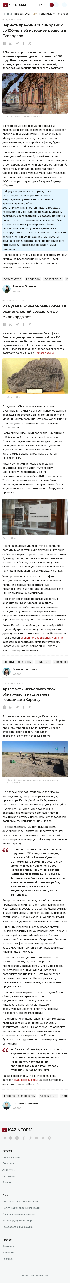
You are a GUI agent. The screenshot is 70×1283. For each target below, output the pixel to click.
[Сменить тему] (54, 4)
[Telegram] (17, 44)
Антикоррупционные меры (17, 1220)
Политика (8, 1163)
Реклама (7, 1258)
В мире (6, 1182)
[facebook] (23, 1138)
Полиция (42, 661)
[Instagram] (4, 44)
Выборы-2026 (22, 13)
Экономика (8, 1176)
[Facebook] (23, 44)
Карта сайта (9, 1246)
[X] (30, 44)
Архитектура (12, 279)
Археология (53, 279)
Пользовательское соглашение (20, 1201)
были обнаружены (26, 1079)
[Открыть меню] (64, 4)
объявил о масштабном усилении (42, 637)
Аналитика (8, 1169)
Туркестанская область (19, 1095)
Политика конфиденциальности (21, 1207)
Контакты (8, 1252)
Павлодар (33, 279)
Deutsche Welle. (45, 352)
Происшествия (11, 1157)
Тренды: (7, 13)
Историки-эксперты (17, 661)
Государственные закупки (17, 1226)
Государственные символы (18, 1214)
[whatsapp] (11, 44)
